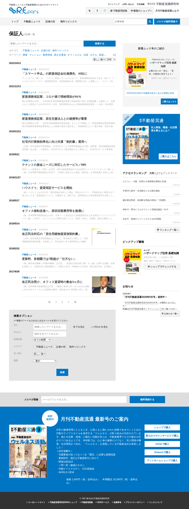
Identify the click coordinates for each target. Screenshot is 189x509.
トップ (14, 21)
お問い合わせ (128, 4)
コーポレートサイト (36, 502)
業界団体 (47, 55)
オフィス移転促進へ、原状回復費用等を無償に (53, 210)
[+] (114, 55)
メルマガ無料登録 (166, 21)
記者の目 (50, 21)
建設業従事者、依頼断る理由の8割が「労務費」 (151, 202)
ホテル (93, 55)
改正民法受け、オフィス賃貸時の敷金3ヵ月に (52, 281)
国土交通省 (60, 55)
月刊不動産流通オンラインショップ (145, 309)
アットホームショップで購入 (162, 460)
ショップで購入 (162, 427)
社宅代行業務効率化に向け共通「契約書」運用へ (54, 141)
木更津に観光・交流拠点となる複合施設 (151, 192)
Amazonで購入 (162, 452)
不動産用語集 (120, 10)
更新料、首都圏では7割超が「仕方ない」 (49, 258)
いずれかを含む (99, 327)
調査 (25, 55)
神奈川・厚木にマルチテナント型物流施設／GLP (151, 211)
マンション (35, 55)
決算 (86, 55)
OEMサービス (103, 502)
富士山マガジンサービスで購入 (162, 435)
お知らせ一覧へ (171, 313)
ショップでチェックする (163, 266)
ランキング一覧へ (169, 230)
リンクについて (155, 502)
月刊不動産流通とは (166, 10)
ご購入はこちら (169, 101)
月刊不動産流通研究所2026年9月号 (141, 302)
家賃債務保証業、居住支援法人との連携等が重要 (54, 118)
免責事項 (117, 502)
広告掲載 (141, 4)
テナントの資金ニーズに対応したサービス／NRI (54, 164)
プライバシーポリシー (135, 502)
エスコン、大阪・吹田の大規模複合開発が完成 (151, 183)
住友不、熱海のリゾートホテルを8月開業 (151, 220)
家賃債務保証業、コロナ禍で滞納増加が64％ (51, 96)
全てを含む (78, 327)
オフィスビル (75, 55)
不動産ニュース (32, 21)
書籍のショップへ (142, 10)
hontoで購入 (162, 444)
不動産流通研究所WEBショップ (63, 502)
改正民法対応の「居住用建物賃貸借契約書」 (51, 233)
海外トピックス (68, 21)
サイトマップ (113, 4)
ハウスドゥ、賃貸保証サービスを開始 (47, 187)
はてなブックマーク (166, 173)
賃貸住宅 (103, 55)
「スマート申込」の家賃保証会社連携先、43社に (54, 73)
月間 (151, 173)
